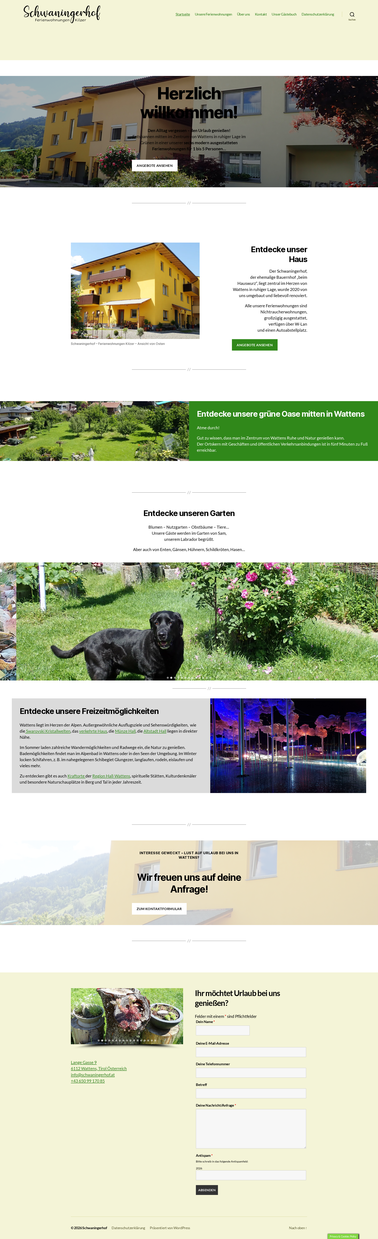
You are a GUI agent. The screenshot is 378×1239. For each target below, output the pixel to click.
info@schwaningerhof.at (93, 1074)
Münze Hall (125, 730)
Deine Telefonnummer (213, 1064)
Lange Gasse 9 (84, 1062)
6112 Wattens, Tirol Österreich (99, 1068)
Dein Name (205, 1022)
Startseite (183, 14)
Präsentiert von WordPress (170, 1228)
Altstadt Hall (155, 730)
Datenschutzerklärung (318, 14)
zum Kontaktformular (159, 909)
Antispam (204, 1155)
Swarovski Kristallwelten (47, 730)
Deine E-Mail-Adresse (212, 1043)
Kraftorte (76, 775)
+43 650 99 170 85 (88, 1080)
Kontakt (261, 14)
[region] (189, 621)
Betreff (201, 1085)
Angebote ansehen (155, 165)
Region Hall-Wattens (111, 775)
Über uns (243, 14)
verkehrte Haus (93, 730)
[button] (4, 621)
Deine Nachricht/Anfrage (216, 1105)
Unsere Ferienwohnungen (213, 14)
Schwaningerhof (94, 1228)
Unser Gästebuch (284, 14)
